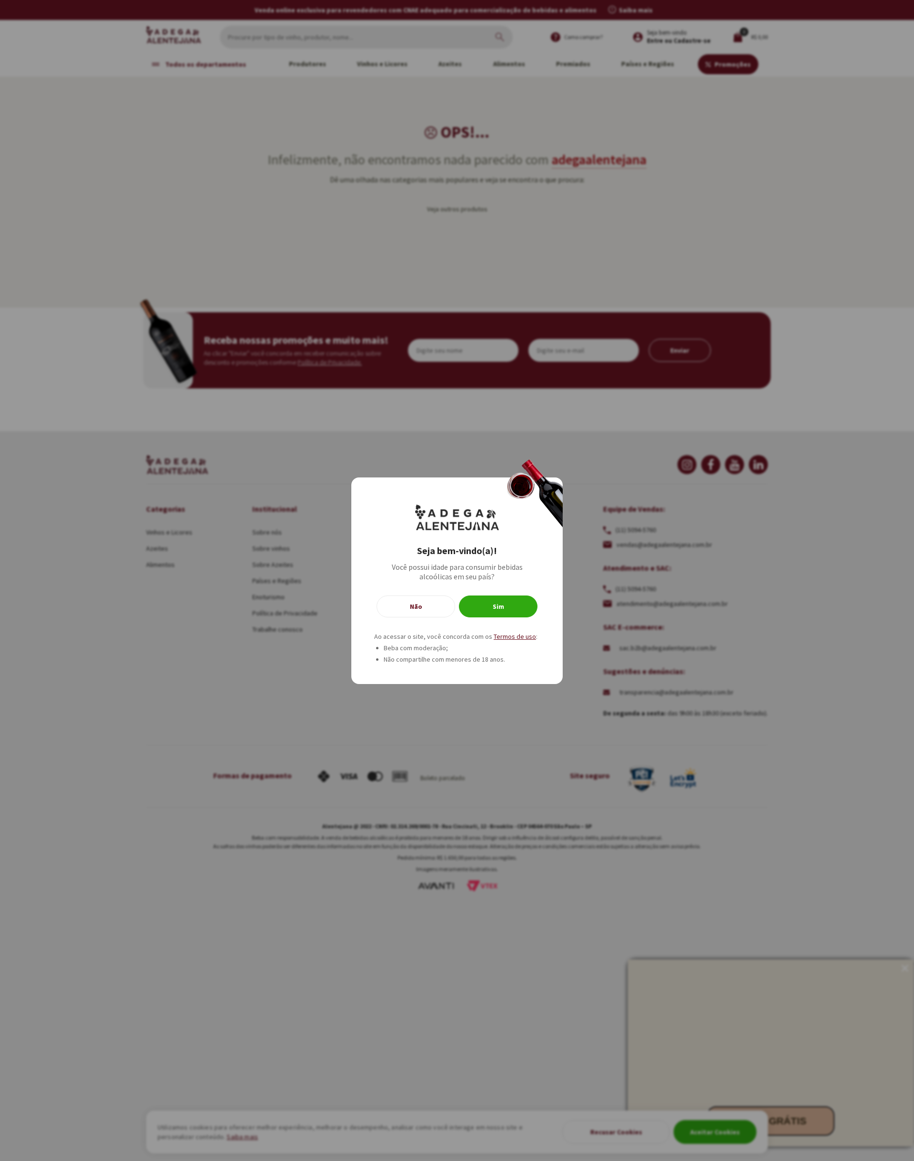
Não (416, 606)
